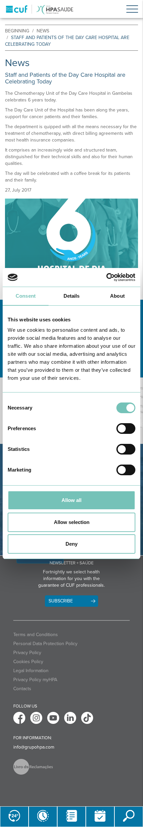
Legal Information (31, 670)
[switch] (125, 428)
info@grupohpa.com (33, 747)
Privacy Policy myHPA (35, 679)
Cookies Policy (28, 661)
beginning (17, 31)
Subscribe (61, 601)
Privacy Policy (27, 652)
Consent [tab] (26, 296)
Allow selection (71, 522)
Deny (71, 544)
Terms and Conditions (35, 634)
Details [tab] (72, 296)
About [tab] (117, 296)
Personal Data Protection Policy (45, 643)
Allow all (71, 500)
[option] (71, 244)
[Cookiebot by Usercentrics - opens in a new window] (106, 277)
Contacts (22, 689)
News (43, 31)
